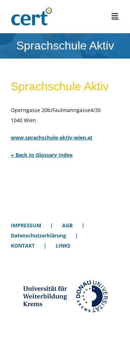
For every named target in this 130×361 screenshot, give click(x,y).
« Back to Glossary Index (42, 154)
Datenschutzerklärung (38, 235)
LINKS (63, 245)
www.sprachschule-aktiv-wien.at (51, 137)
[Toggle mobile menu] (115, 16)
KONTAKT (23, 245)
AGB (67, 225)
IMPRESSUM (26, 225)
